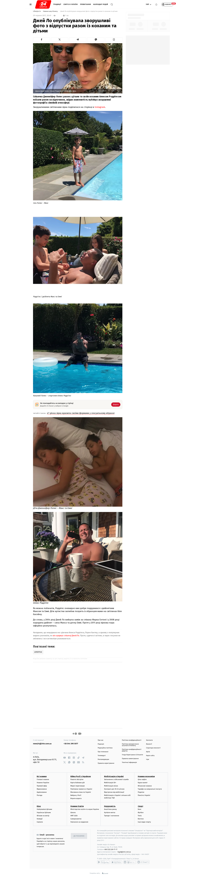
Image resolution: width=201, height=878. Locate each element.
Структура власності (153, 748)
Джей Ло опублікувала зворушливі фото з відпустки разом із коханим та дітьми (89, 11)
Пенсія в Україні (144, 795)
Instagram (100, 107)
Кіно (39, 806)
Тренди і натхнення (111, 816)
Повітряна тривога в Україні (81, 789)
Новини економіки (146, 776)
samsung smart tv (143, 862)
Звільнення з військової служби (116, 779)
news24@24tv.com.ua (42, 744)
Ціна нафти (142, 779)
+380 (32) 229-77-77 (110, 849)
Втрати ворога (76, 798)
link (64, 758)
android (103, 862)
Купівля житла (109, 813)
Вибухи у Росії (75, 795)
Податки (141, 792)
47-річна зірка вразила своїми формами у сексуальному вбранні (80, 413)
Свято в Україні (70, 4)
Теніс (140, 816)
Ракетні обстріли (76, 779)
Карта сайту (150, 755)
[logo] (43, 4)
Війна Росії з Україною (80, 776)
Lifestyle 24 (37, 11)
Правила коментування (130, 758)
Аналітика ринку (110, 809)
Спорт (140, 806)
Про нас (100, 740)
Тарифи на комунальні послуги (150, 789)
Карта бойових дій (77, 783)
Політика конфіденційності (131, 740)
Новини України (43, 783)
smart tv (129, 862)
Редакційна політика (105, 748)
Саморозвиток (76, 819)
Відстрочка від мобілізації (114, 792)
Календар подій (100, 4)
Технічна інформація (129, 762)
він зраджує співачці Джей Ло (66, 635)
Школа (73, 813)
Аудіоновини (42, 792)
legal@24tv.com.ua (124, 852)
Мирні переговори (77, 786)
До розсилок (79, 836)
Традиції (57, 4)
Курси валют (142, 783)
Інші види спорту (144, 822)
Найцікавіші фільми (44, 809)
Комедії (39, 819)
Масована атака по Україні (80, 792)
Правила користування (106, 763)
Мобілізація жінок (111, 786)
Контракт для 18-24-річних (114, 789)
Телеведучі (102, 755)
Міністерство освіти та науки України (84, 809)
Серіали (40, 822)
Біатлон (141, 819)
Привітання (85, 4)
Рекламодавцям (103, 759)
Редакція (101, 744)
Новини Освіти (77, 806)
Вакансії (149, 744)
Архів (148, 752)
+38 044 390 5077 (71, 744)
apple (116, 862)
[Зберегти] (114, 39)
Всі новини (42, 776)
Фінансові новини (145, 786)
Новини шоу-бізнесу (50, 11)
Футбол (141, 813)
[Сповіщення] (156, 4)
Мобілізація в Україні (114, 776)
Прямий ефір (42, 786)
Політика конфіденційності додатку (131, 750)
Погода (39, 795)
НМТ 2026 (74, 816)
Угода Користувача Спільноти (132, 755)
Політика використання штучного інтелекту (130, 744)
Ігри (147, 759)
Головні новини (43, 779)
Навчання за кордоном (79, 822)
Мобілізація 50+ (110, 783)
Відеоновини (42, 789)
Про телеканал (103, 752)
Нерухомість (110, 806)
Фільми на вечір (43, 816)
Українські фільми (44, 813)
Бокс (139, 809)
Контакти (149, 740)
